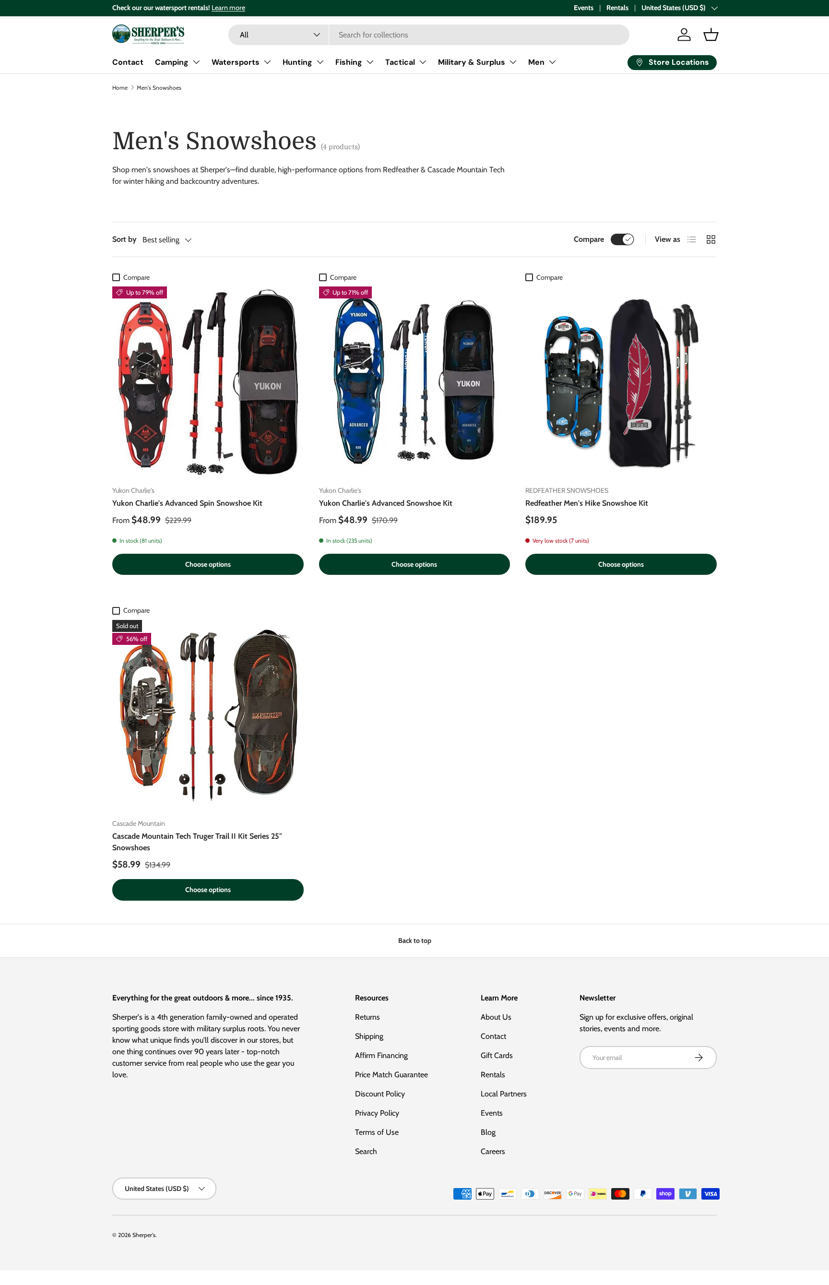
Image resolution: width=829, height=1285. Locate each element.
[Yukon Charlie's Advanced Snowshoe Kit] (414, 382)
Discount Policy (380, 1093)
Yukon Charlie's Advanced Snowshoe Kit (385, 503)
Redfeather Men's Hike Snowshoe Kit (586, 503)
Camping (172, 62)
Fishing (348, 62)
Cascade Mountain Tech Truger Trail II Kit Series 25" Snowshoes (197, 842)
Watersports (236, 62)
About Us (496, 1017)
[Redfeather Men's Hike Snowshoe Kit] (621, 382)
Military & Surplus (471, 62)
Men (536, 62)
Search (366, 1151)
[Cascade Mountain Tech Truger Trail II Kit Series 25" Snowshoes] (208, 715)
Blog (488, 1132)
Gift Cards (497, 1055)
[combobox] (428, 34)
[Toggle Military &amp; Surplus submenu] (513, 62)
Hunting (297, 62)
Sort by (124, 239)
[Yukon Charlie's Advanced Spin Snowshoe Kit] (208, 382)
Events (583, 7)
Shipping (369, 1036)
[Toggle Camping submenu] (196, 62)
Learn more (228, 7)
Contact (127, 62)
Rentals (617, 7)
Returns (367, 1017)
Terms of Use (377, 1132)
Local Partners (504, 1093)
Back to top (414, 940)
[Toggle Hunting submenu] (320, 62)
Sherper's (143, 1234)
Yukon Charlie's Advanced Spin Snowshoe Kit (187, 503)
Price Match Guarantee (391, 1074)
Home (120, 87)
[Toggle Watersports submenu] (267, 62)
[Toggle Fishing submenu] (370, 62)
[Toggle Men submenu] (552, 62)
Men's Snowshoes (159, 87)
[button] (711, 34)
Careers (493, 1151)
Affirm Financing (381, 1055)
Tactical (400, 62)
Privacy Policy (377, 1113)
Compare (589, 239)
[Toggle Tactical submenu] (422, 62)
